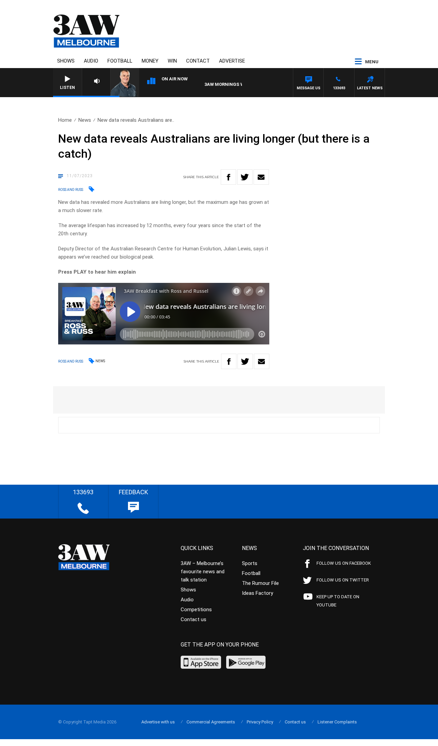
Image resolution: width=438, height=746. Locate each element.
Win (172, 61)
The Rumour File (260, 583)
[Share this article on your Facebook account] (228, 177)
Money (150, 61)
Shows (66, 61)
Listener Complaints (337, 721)
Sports (249, 563)
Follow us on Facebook (344, 563)
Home (65, 120)
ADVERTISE (232, 61)
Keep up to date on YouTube (338, 600)
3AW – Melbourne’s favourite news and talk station (202, 571)
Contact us (193, 619)
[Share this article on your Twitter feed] (245, 177)
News (84, 120)
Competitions (196, 609)
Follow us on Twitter (343, 580)
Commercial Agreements (210, 721)
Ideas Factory (257, 593)
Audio (91, 61)
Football (119, 61)
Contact (198, 61)
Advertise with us (158, 721)
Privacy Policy (260, 721)
